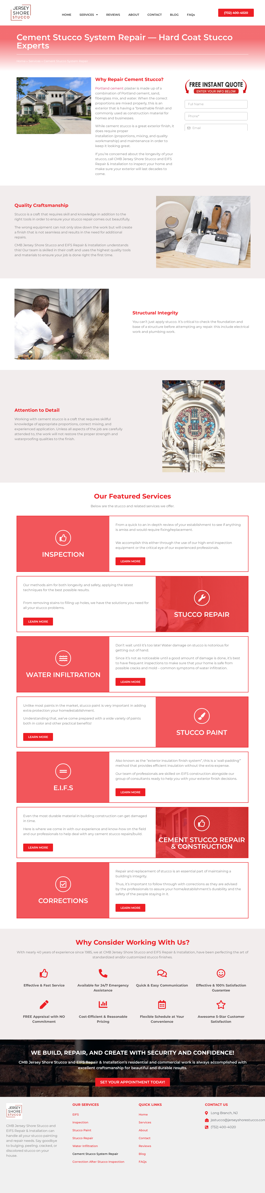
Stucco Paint (81, 1130)
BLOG (174, 15)
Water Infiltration (85, 1146)
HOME (66, 15)
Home (21, 61)
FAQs (191, 15)
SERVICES (87, 15)
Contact (145, 1138)
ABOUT (133, 15)
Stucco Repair (82, 1138)
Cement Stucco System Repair (95, 1154)
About (143, 1130)
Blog (142, 1154)
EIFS (75, 1114)
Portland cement (109, 88)
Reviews (145, 1146)
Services (35, 61)
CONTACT (154, 15)
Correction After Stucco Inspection (98, 1162)
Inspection (80, 1122)
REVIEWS (113, 15)
